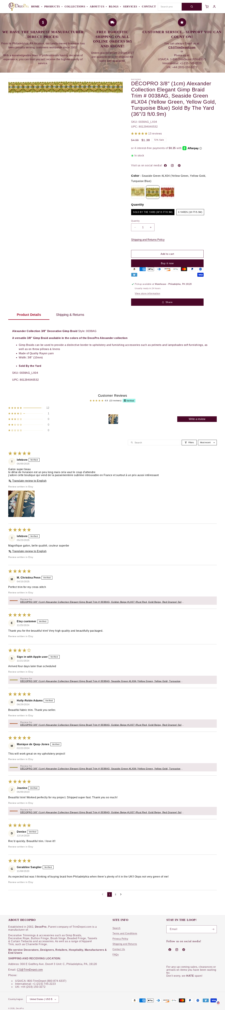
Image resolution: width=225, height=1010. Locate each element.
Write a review (197, 419)
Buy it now (167, 263)
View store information (147, 293)
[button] (139, 133)
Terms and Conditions (124, 933)
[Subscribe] (213, 929)
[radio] (138, 192)
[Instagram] (172, 165)
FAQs (115, 954)
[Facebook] (165, 165)
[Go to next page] (121, 894)
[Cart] (206, 6)
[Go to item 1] (113, 419)
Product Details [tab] (29, 314)
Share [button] (169, 302)
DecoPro (20, 1008)
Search (116, 928)
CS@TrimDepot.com (30, 969)
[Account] (214, 6)
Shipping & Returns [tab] (70, 314)
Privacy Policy (120, 938)
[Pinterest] (179, 165)
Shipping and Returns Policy (148, 239)
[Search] (192, 7)
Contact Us (118, 949)
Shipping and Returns (124, 944)
